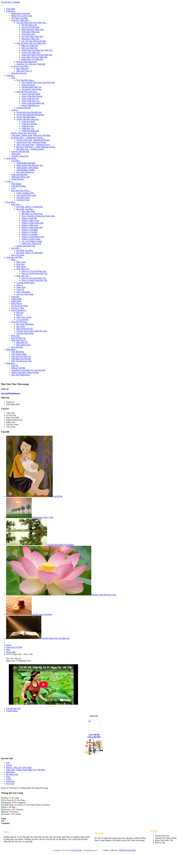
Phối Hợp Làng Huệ (127, 850)
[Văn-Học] (15, 76)
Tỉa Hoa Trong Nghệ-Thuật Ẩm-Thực (31, 331)
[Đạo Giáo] (15, 202)
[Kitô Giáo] (20, 205)
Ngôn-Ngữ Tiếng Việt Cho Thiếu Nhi (36, 55)
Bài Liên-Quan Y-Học (20, 191)
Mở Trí (19, 315)
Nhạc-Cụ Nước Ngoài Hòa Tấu (34, 273)
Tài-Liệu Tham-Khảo (25, 333)
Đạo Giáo (10, 202)
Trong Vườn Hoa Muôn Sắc (32, 103)
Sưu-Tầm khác (17, 347)
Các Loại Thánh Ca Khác (31, 241)
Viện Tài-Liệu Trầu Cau (21, 356)
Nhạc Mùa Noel (28, 211)
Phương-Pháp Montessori (26, 62)
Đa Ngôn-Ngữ (12, 774)
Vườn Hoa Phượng (29, 124)
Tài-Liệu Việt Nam (19, 322)
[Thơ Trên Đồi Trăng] (34, 80)
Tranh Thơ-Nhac (28, 85)
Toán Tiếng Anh (28, 34)
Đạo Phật (15, 248)
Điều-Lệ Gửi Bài (18, 368)
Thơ (13, 78)
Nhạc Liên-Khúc (23, 292)
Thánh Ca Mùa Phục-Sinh (32, 227)
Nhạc (13, 260)
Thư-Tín (14, 365)
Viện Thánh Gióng (18, 354)
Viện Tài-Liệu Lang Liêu (21, 361)
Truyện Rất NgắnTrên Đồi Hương (30, 115)
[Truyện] (18, 110)
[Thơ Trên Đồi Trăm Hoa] (37, 92)
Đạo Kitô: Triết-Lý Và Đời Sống (29, 207)
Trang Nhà (10, 9)
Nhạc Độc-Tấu (22, 276)
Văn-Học (10, 75)
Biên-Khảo (10, 349)
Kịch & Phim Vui (18, 338)
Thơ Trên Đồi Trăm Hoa (26, 92)
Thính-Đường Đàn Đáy (26, 163)
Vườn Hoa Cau (27, 128)
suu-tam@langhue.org (10, 393)
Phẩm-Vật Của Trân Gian (21, 16)
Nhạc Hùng (21, 266)
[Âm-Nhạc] (20, 161)
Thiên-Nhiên (16, 299)
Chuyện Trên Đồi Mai (20, 151)
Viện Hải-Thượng (18, 186)
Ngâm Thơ (20, 287)
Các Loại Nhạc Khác (25, 294)
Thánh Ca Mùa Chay (30, 225)
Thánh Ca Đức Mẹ (29, 218)
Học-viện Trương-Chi (25, 172)
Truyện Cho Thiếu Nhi (30, 52)
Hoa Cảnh (20, 326)
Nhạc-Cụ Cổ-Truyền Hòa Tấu (33, 271)
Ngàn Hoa (10, 781)
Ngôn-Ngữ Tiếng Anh (30, 32)
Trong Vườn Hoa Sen (30, 98)
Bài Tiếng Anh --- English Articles (30, 149)
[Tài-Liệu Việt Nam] (28, 322)
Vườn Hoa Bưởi (28, 121)
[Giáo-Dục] (15, 11)
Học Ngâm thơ (22, 69)
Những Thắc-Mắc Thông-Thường (25, 372)
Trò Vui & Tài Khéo (19, 306)
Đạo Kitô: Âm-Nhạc (24, 209)
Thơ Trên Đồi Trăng (24, 80)
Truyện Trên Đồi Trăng (25, 117)
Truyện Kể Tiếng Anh (30, 27)
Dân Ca (19, 285)
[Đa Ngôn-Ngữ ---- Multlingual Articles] (44, 138)
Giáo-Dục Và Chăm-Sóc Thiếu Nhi (30, 64)
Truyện (14, 110)
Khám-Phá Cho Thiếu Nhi (32, 59)
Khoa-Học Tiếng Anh (30, 39)
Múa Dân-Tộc (22, 342)
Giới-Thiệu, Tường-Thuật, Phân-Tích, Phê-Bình (30, 135)
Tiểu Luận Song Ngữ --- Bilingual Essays (33, 144)
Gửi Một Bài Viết (13, 708)
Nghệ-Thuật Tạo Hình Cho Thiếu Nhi (36, 50)
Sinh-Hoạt (10, 363)
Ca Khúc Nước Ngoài (25, 283)
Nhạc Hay (20, 264)
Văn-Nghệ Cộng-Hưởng (31, 89)
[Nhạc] (17, 260)
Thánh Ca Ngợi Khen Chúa (32, 237)
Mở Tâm (19, 313)
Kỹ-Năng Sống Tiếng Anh (32, 36)
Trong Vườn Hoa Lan (30, 105)
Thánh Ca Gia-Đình (29, 234)
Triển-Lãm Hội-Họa (19, 174)
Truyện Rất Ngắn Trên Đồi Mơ (29, 112)
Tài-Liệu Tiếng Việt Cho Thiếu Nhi (30, 43)
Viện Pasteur (16, 184)
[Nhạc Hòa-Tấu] (30, 269)
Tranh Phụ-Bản (17, 179)
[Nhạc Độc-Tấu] (30, 276)
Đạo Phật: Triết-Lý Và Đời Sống (29, 253)
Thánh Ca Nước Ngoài (30, 239)
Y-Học (9, 181)
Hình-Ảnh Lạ (16, 303)
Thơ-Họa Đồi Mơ (23, 108)
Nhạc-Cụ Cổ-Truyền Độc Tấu (33, 278)
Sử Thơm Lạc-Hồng (19, 18)
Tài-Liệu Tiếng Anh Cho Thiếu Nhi (30, 22)
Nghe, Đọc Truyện (24, 317)
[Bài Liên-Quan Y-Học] (30, 191)
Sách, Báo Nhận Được (20, 375)
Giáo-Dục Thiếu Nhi (19, 20)
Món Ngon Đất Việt (24, 329)
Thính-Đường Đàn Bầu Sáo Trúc (29, 165)
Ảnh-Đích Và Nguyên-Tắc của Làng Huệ (28, 370)
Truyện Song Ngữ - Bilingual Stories (31, 142)
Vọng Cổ (20, 289)
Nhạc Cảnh (21, 262)
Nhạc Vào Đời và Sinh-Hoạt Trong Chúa (38, 216)
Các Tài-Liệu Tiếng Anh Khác (33, 41)
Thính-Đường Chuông (25, 170)
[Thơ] (16, 78)
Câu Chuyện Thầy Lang (26, 195)
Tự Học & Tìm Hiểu (19, 66)
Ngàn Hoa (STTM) (14, 257)
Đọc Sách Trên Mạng (25, 324)
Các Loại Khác (22, 319)
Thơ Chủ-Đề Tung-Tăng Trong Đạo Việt (38, 82)
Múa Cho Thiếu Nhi (29, 46)
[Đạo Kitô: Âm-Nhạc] (34, 209)
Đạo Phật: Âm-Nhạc (24, 250)
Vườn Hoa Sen (27, 126)
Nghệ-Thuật (11, 158)
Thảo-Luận (15, 154)
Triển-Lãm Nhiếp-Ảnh (20, 177)
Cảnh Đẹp (15, 296)
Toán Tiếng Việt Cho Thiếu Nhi (34, 57)
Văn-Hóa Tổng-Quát (19, 156)
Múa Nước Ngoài (23, 345)
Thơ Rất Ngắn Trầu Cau (31, 87)
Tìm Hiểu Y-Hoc (23, 197)
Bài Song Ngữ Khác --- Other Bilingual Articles (35, 147)
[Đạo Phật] (20, 248)
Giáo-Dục (10, 11)
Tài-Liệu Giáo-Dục (19, 73)
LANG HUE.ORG (76, 850)
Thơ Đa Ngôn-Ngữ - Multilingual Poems (32, 140)
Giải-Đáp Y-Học (23, 200)
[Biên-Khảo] (16, 350)
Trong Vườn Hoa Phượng (31, 96)
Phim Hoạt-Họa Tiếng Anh (32, 29)
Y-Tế (13, 188)
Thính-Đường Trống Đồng (27, 167)
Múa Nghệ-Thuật (18, 340)
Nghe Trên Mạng (18, 310)
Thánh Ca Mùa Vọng (30, 220)
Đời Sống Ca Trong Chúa (31, 214)
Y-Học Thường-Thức (25, 193)
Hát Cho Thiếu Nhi (29, 48)
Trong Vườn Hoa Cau (30, 101)
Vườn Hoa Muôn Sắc (30, 131)
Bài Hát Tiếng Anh (29, 25)
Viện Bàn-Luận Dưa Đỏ (21, 359)
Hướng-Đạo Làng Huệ (20, 13)
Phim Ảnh (15, 336)
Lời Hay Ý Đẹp (17, 308)
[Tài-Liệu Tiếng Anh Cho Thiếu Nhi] (46, 23)
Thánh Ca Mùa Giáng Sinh (32, 223)
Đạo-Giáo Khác (17, 255)
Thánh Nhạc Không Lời (31, 243)
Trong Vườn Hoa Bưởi (30, 94)
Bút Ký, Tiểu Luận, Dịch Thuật (24, 133)
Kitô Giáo (15, 204)
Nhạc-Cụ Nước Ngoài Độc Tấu (34, 280)
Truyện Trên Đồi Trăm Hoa (27, 119)
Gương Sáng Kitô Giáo (25, 246)
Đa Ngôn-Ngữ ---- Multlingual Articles (27, 138)
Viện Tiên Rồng (17, 352)
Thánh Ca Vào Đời (29, 232)
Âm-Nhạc (15, 161)
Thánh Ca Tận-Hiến (29, 230)
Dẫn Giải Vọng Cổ (24, 71)
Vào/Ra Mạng (12, 711)
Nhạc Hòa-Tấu (22, 269)
